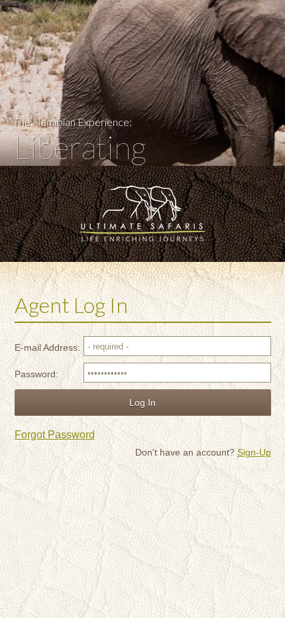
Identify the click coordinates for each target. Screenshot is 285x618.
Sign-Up (254, 452)
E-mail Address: (47, 347)
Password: (36, 374)
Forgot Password (55, 434)
